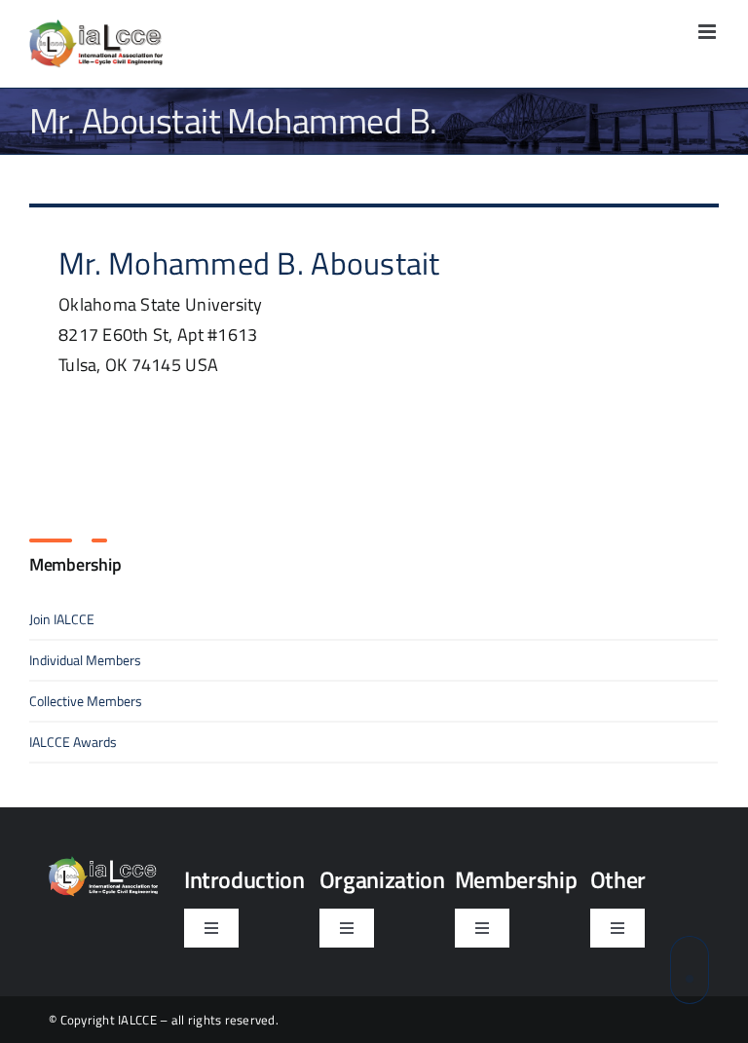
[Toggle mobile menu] (708, 31)
